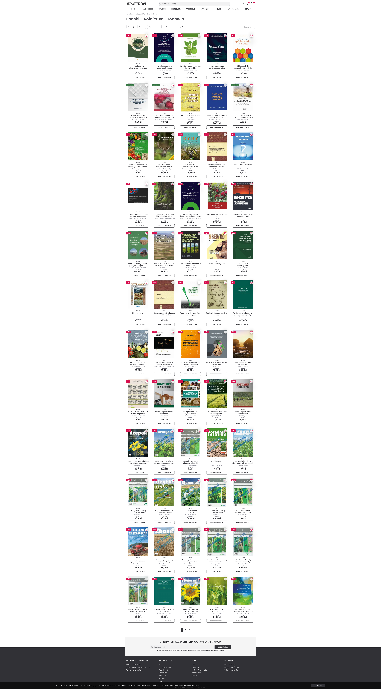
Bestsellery (176, 9)
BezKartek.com (131, 14)
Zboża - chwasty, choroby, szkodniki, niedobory (243, 511)
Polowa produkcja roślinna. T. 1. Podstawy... (164, 610)
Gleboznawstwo (138, 313)
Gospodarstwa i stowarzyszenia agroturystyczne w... (243, 265)
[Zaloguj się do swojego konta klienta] (243, 3)
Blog (219, 9)
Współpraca (233, 9)
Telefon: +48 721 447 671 (135, 664)
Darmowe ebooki (165, 667)
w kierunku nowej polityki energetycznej (243, 215)
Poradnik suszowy (217, 461)
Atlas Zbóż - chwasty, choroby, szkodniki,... (243, 561)
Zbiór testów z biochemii (242, 165)
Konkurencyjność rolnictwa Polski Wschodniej (164, 314)
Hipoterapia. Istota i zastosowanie (243, 413)
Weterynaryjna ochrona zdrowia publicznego (138, 215)
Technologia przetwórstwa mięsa (216, 314)
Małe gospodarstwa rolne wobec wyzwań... (217, 413)
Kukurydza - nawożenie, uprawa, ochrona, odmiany (164, 462)
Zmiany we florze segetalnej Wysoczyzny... (216, 610)
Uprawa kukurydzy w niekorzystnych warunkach (242, 462)
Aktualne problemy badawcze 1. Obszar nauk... (190, 215)
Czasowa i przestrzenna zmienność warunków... (190, 363)
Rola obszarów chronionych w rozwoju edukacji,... (138, 68)
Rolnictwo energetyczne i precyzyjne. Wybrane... (138, 264)
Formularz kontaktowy (134, 670)
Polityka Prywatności (199, 670)
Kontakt (247, 9)
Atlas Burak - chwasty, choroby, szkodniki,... (216, 511)
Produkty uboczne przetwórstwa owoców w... (138, 116)
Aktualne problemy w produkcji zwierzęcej (164, 363)
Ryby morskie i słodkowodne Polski (190, 166)
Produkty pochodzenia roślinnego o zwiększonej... (138, 166)
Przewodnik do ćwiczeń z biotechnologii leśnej (164, 215)
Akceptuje (318, 685)
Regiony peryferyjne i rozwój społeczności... (216, 67)
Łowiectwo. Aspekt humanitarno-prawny (164, 166)
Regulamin (196, 667)
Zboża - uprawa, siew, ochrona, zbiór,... (164, 561)
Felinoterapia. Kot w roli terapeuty (164, 413)
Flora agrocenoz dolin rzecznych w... (242, 363)
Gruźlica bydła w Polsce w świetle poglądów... (138, 413)
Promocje (190, 9)
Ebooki (133, 9)
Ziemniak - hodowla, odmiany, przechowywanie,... (190, 512)
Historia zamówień (231, 667)
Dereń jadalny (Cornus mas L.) (216, 215)
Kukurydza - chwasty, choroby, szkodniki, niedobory (138, 512)
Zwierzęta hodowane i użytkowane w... (190, 413)
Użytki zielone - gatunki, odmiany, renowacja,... (164, 511)
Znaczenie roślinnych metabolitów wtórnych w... (164, 116)
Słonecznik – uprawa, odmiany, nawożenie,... (190, 610)
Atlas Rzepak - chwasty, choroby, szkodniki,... (190, 561)
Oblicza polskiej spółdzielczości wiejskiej (243, 67)
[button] (252, 3)
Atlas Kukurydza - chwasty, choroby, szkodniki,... (138, 610)
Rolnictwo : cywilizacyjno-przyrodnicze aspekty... (243, 314)
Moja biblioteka (230, 664)
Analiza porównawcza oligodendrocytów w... (216, 166)
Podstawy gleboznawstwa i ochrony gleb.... (190, 314)
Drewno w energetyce (216, 263)
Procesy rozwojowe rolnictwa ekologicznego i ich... (243, 611)
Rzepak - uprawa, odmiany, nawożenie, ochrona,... (138, 462)
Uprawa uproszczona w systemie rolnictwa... (138, 561)
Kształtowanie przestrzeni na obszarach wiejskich (164, 264)
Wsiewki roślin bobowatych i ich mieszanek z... (216, 363)
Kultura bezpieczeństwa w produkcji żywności (216, 116)
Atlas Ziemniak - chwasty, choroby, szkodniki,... (217, 561)
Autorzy (204, 9)
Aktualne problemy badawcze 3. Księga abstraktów (164, 68)
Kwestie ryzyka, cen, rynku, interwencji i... (190, 67)
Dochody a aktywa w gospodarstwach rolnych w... (243, 117)
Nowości (162, 9)
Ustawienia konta (231, 670)
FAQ (193, 664)
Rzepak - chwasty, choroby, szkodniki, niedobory (190, 463)
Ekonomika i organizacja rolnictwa (190, 116)
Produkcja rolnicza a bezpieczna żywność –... (138, 363)
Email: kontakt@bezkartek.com (138, 667)
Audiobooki (148, 9)
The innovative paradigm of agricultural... (190, 264)
